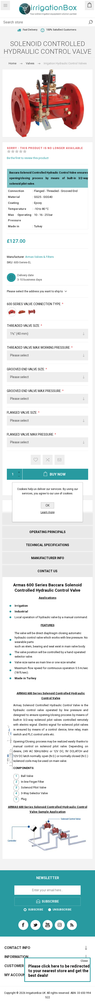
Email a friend (60, 460)
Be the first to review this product (28, 158)
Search (90, 22)
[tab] (47, 532)
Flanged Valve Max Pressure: (31, 434)
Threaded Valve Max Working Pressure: (39, 347)
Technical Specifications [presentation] (47, 545)
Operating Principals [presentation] (47, 532)
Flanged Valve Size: (22, 413)
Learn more (48, 512)
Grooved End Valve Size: (26, 369)
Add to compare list (48, 460)
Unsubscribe (62, 909)
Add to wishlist (36, 460)
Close (84, 960)
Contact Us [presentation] (47, 571)
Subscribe (35, 909)
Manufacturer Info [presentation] (47, 558)
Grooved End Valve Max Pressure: (34, 391)
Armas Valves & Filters (39, 256)
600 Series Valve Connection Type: (34, 304)
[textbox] (43, 22)
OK (47, 505)
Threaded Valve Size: (24, 326)
